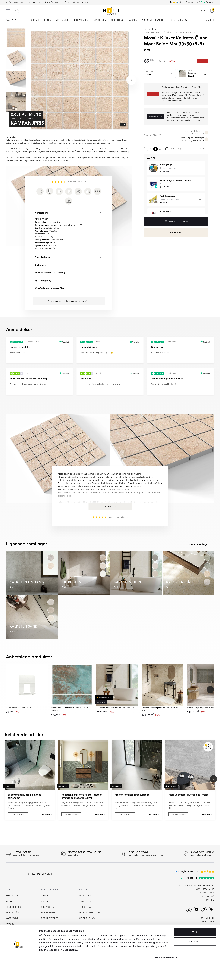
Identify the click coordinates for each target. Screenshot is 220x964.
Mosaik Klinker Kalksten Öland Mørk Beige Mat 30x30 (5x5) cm (169, 32)
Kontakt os (208, 922)
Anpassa (193, 941)
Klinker (154, 29)
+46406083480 (206, 918)
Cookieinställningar (163, 957)
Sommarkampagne (17, 2)
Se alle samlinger (199, 544)
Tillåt (195, 932)
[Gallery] (79, 80)
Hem (146, 29)
